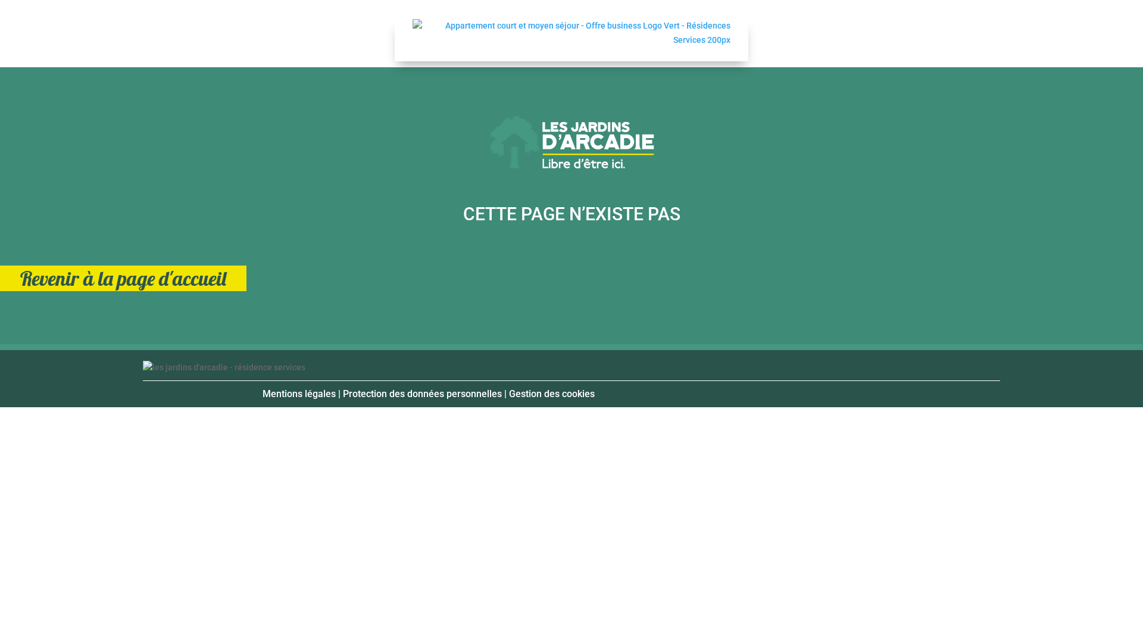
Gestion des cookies (552, 393)
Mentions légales (299, 393)
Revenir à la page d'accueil (123, 278)
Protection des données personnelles (422, 393)
